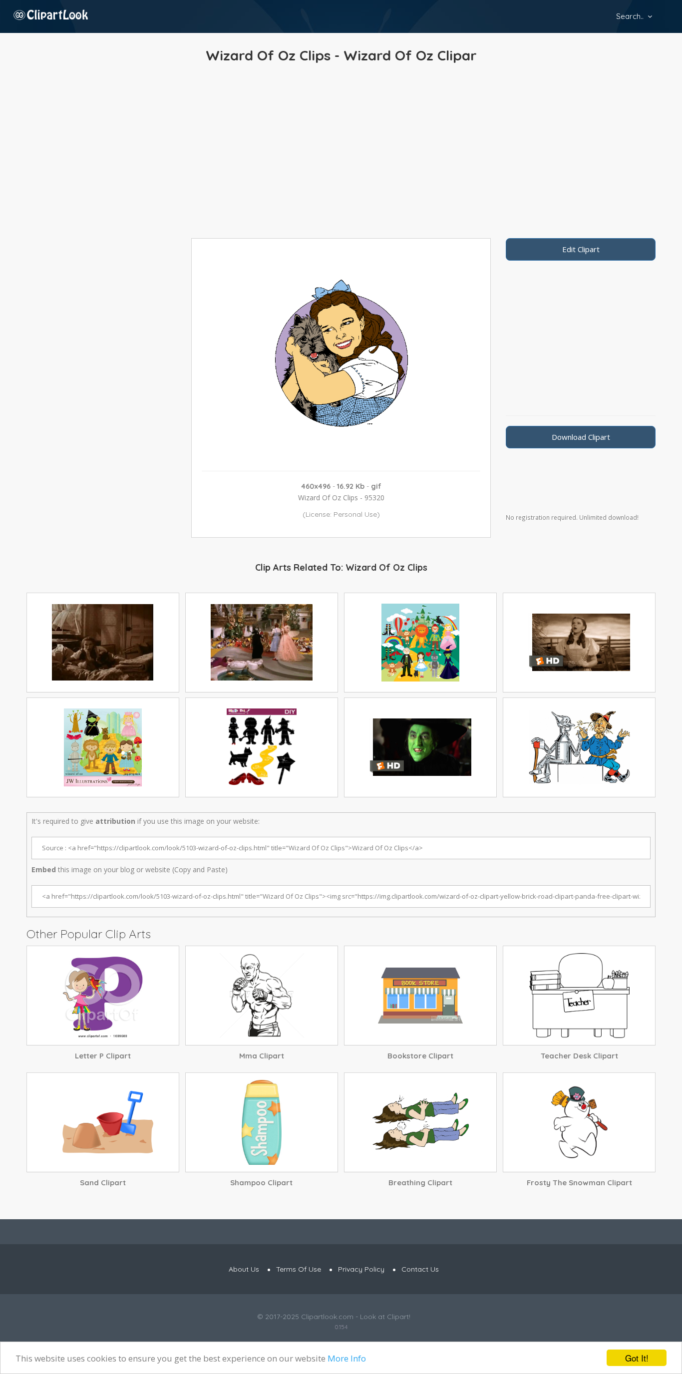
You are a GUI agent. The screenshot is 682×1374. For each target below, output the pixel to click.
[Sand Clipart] (102, 1122)
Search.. (630, 16)
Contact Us (420, 1269)
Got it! (637, 1358)
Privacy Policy (361, 1269)
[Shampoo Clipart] (261, 1122)
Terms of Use (298, 1269)
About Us (244, 1269)
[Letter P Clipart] (102, 995)
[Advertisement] (341, 153)
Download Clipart (581, 437)
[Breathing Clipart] (420, 1122)
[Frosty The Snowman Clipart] (579, 1122)
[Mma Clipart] (261, 995)
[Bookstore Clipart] (420, 995)
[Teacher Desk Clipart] (579, 995)
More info (347, 1358)
